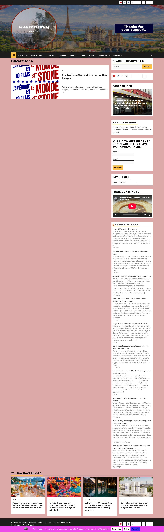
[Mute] (145, 215)
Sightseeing (22, 55)
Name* (115, 151)
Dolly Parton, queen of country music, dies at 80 (130, 324)
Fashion (63, 55)
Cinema (64, 71)
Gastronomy (37, 55)
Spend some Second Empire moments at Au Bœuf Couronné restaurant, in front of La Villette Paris (131, 104)
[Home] (13, 55)
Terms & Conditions (30, 525)
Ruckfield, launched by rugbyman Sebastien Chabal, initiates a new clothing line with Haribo (62, 506)
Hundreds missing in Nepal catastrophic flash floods (132, 276)
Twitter (40, 522)
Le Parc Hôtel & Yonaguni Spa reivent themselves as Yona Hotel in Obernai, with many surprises (98, 506)
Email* (115, 159)
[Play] (115, 215)
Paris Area (137, 96)
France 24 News (126, 224)
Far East (87, 500)
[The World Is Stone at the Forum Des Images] (35, 82)
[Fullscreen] (149, 215)
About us (117, 55)
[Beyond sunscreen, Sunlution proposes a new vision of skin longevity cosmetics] (136, 487)
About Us (56, 522)
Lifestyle (74, 55)
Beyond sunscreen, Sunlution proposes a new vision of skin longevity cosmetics (134, 505)
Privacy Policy (66, 522)
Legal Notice (16, 525)
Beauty (92, 55)
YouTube (14, 522)
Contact (48, 522)
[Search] (151, 55)
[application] (132, 206)
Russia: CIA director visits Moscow (125, 229)
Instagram (23, 522)
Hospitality (51, 55)
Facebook (32, 522)
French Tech (104, 55)
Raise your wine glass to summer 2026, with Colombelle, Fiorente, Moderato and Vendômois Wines (28, 505)
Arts (84, 55)
